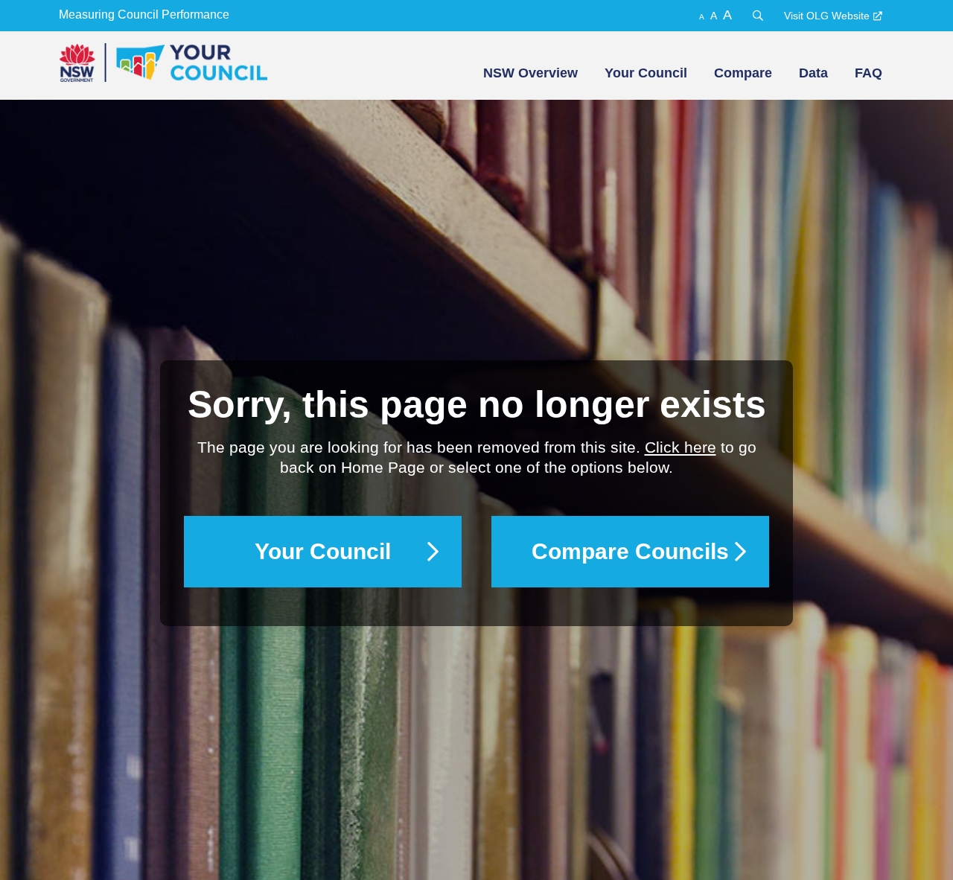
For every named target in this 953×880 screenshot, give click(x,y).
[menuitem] (529, 73)
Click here (680, 447)
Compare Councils (630, 551)
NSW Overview (530, 73)
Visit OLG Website (827, 16)
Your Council (646, 73)
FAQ (868, 73)
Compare (743, 73)
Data (813, 73)
